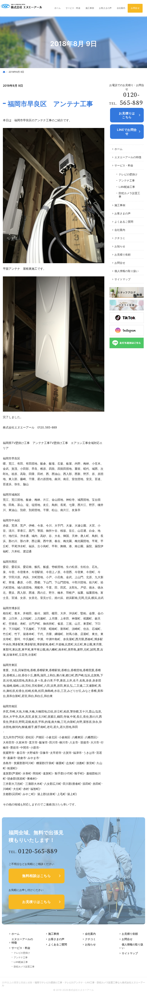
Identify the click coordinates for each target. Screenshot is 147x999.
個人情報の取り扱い (126, 271)
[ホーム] (4, 72)
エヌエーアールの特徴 (127, 157)
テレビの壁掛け (128, 174)
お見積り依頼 (122, 254)
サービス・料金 (123, 165)
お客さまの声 (122, 213)
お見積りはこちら (36, 902)
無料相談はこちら (36, 876)
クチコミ (119, 238)
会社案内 (119, 229)
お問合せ (119, 262)
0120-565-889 (131, 99)
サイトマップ (122, 279)
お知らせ (119, 246)
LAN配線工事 (127, 186)
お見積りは (127, 115)
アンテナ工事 (127, 180)
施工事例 (119, 205)
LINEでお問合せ (127, 131)
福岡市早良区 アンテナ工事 (50, 104)
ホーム (118, 149)
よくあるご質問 (123, 221)
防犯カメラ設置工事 (129, 194)
